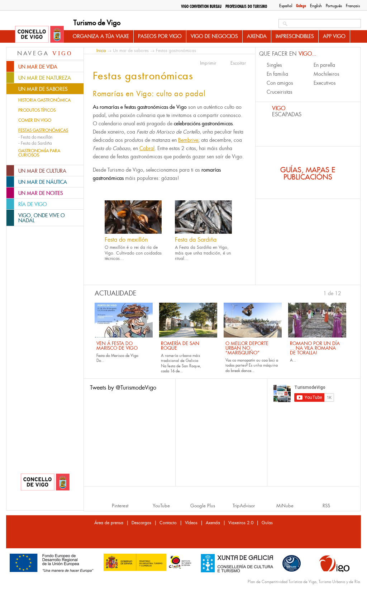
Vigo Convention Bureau (201, 6)
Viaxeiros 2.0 (240, 523)
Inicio (101, 50)
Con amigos (280, 83)
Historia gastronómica (44, 100)
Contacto (168, 523)
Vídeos (191, 523)
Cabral (146, 148)
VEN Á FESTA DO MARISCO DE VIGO (117, 345)
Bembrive (188, 140)
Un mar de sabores (131, 50)
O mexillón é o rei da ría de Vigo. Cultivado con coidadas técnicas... (133, 253)
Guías (267, 523)
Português (334, 5)
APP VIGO (334, 36)
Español (285, 5)
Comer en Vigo (34, 120)
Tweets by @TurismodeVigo (123, 387)
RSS (326, 506)
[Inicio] (39, 35)
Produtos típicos (37, 110)
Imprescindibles (295, 36)
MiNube (285, 506)
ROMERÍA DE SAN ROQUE (180, 345)
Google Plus (202, 506)
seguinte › (345, 292)
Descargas (141, 523)
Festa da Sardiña (195, 239)
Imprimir (208, 63)
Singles (274, 65)
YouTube (161, 506)
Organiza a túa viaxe (101, 36)
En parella (324, 65)
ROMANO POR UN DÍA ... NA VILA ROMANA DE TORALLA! (315, 348)
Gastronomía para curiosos (39, 153)
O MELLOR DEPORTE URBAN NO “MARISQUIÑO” (246, 348)
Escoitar (238, 63)
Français (353, 5)
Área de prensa (108, 523)
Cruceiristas (279, 92)
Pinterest (120, 506)
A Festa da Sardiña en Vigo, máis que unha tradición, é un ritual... (203, 253)
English (316, 5)
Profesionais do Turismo (246, 6)
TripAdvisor (244, 506)
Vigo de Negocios (214, 36)
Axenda (257, 36)
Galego (301, 5)
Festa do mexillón (126, 239)
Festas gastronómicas (43, 130)
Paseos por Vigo (160, 36)
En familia (277, 74)
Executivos (325, 83)
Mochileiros (326, 74)
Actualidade (116, 293)
